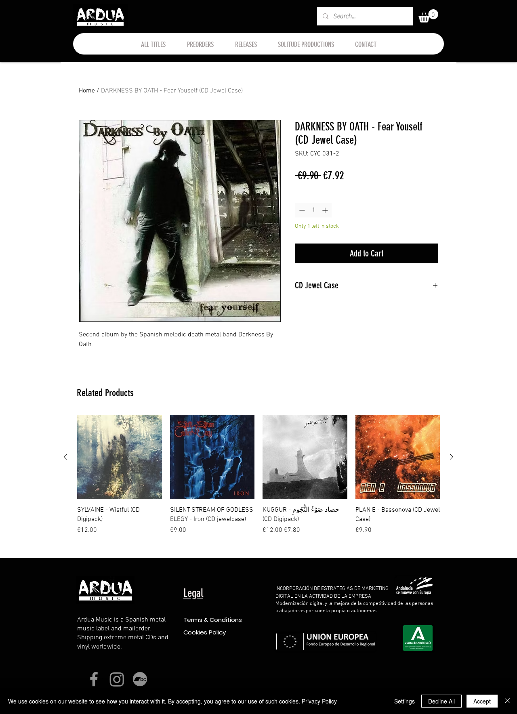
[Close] (507, 701)
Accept (482, 701)
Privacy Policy (319, 701)
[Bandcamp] (139, 679)
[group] (258, 479)
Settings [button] (404, 701)
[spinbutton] (313, 210)
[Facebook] (93, 679)
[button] (428, 16)
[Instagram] (116, 679)
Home (87, 91)
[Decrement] (301, 210)
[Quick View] (119, 457)
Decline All (441, 701)
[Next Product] (451, 457)
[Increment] (326, 210)
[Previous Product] (65, 457)
